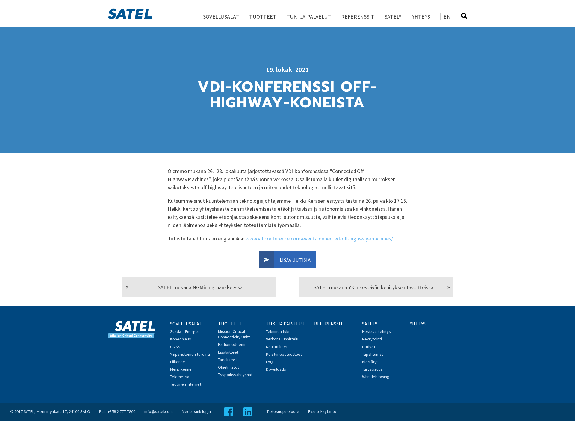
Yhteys (421, 16)
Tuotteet (262, 16)
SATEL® (393, 16)
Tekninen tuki (277, 331)
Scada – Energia (184, 331)
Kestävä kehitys (376, 331)
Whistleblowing (375, 376)
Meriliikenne (181, 369)
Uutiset (368, 346)
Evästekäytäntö (322, 411)
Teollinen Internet (185, 384)
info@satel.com (158, 411)
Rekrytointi (372, 339)
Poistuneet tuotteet (284, 354)
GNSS (175, 346)
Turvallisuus (372, 369)
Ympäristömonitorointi (190, 354)
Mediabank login (196, 411)
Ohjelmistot (228, 367)
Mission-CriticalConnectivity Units (234, 334)
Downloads (276, 369)
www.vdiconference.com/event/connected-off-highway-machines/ (319, 238)
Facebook (228, 411)
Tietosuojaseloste (283, 411)
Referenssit (357, 16)
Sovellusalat (221, 16)
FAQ (269, 361)
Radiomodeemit (232, 344)
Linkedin (247, 411)
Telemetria (179, 376)
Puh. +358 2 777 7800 (117, 411)
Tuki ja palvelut (309, 16)
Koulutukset (277, 346)
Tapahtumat (372, 354)
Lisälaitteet (228, 352)
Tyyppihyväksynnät (235, 374)
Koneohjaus (180, 339)
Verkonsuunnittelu (282, 339)
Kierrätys (370, 361)
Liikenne (177, 361)
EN (447, 16)
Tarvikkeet (227, 359)
